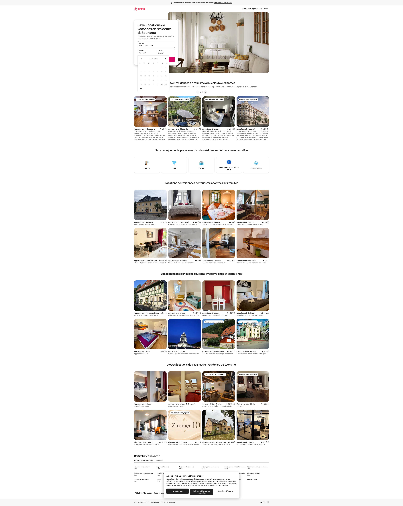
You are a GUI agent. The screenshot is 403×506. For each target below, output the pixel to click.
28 (157, 85)
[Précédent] (197, 92)
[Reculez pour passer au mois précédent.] (141, 59)
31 (141, 89)
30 (166, 85)
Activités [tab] (159, 460)
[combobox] (156, 45)
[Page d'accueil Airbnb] (139, 8)
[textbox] (147, 53)
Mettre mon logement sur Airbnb (255, 9)
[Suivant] (205, 92)
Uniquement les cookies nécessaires (201, 492)
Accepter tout (177, 491)
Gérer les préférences (225, 491)
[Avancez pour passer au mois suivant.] (165, 59)
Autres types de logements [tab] (143, 460)
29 (161, 85)
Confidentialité (154, 502)
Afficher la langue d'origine (223, 3)
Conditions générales (168, 502)
